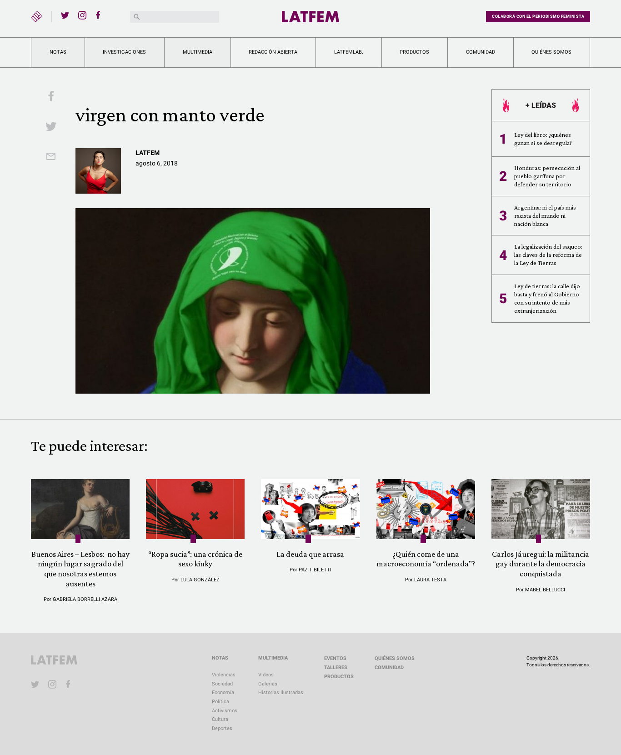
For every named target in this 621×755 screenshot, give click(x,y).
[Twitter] (65, 15)
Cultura (220, 719)
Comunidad (480, 52)
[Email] (50, 157)
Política (220, 702)
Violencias (223, 675)
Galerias (267, 684)
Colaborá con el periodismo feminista (538, 16)
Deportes (222, 728)
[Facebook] (99, 15)
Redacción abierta (273, 52)
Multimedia (197, 52)
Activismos (224, 711)
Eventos (335, 658)
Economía (223, 692)
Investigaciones (124, 52)
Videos (266, 675)
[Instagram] (82, 15)
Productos (414, 52)
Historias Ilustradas (280, 692)
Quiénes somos (551, 52)
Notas (58, 52)
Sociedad (222, 684)
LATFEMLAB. (348, 52)
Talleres (335, 667)
